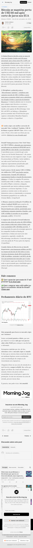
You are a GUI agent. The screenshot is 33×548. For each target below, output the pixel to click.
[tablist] (8, 447)
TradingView (20, 325)
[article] (16, 477)
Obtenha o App (24, 540)
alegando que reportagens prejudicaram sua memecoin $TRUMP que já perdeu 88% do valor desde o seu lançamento (16, 147)
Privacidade (9, 536)
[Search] (30, 467)
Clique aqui (5, 289)
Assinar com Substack (17, 520)
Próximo (27, 436)
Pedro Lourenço (9, 22)
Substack (9, 544)
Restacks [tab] (13, 447)
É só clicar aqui (14, 282)
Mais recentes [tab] (12, 467)
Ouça (29, 23)
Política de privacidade (20, 527)
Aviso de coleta (23, 536)
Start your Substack (11, 540)
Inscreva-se (23, 2)
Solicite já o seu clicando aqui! (17, 135)
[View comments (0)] (8, 27)
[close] (28, 490)
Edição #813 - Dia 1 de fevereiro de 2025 (12, 478)
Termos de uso (25, 420)
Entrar (29, 2)
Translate (5, 6)
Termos (16, 536)
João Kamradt (11, 479)
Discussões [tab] (20, 467)
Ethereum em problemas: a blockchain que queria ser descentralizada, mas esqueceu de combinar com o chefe (12, 474)
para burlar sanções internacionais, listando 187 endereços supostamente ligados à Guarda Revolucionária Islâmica (16, 175)
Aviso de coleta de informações (21, 422)
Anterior (6, 436)
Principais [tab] (4, 467)
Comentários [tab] (5, 447)
